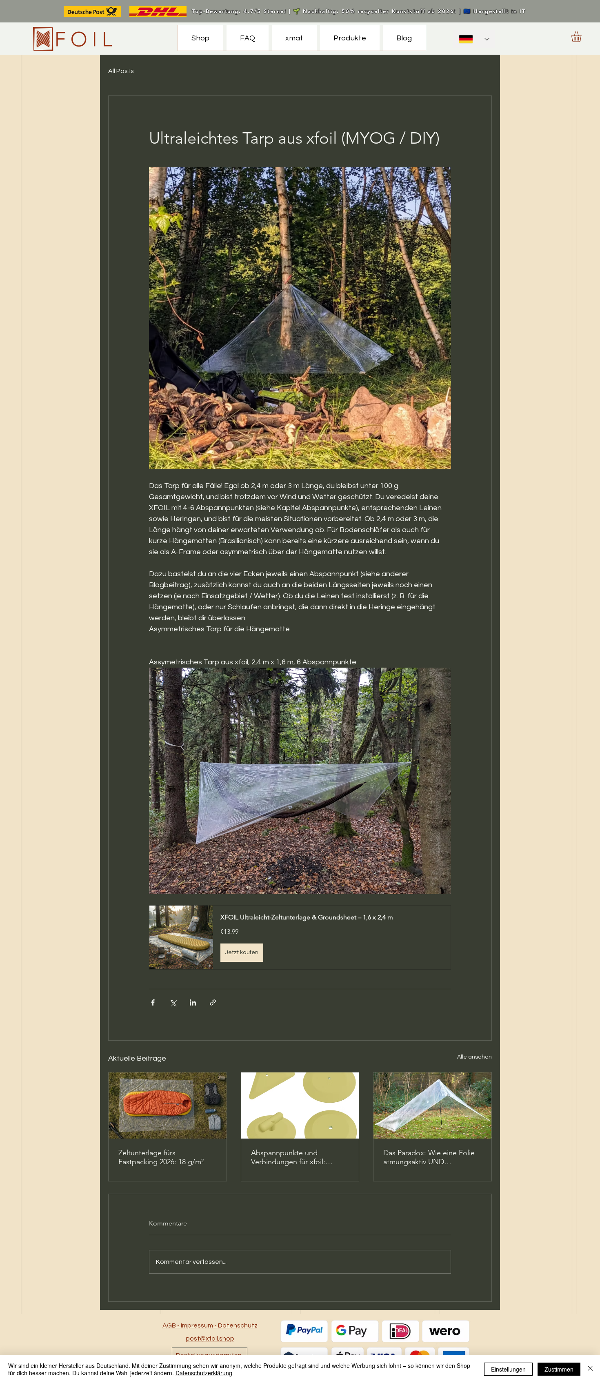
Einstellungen (508, 1369)
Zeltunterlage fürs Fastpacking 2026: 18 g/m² (161, 1157)
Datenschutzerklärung (204, 1373)
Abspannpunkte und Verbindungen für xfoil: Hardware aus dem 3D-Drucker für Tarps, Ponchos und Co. (295, 1157)
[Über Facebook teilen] (153, 1002)
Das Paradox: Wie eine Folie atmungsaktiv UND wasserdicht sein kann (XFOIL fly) (431, 1157)
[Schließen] (590, 1369)
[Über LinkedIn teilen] (193, 1002)
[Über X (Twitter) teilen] (173, 1002)
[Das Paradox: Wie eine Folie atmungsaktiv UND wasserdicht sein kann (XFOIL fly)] (432, 1105)
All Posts (121, 71)
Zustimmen (558, 1369)
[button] (582, 36)
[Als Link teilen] (213, 1002)
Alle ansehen (474, 1057)
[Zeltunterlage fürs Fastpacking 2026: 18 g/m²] (168, 1105)
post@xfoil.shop (210, 1338)
